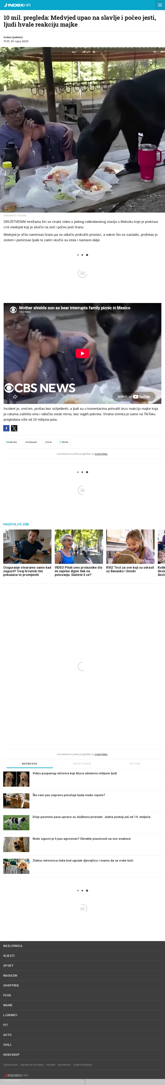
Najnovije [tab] (29, 763)
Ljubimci (10, 1015)
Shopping (11, 985)
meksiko (11, 442)
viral (48, 442)
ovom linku (101, 453)
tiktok (64, 442)
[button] (160, 5)
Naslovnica (12, 946)
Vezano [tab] (135, 763)
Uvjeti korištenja (82, 1064)
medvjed (31, 442)
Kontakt (50, 1064)
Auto (7, 1035)
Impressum (64, 1064)
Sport (8, 965)
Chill (7, 1044)
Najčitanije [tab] (82, 763)
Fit (5, 1025)
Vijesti (9, 955)
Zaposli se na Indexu (32, 1064)
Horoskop (11, 1054)
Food (7, 995)
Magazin (10, 975)
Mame (8, 1005)
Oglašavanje (10, 1064)
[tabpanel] (82, 824)
